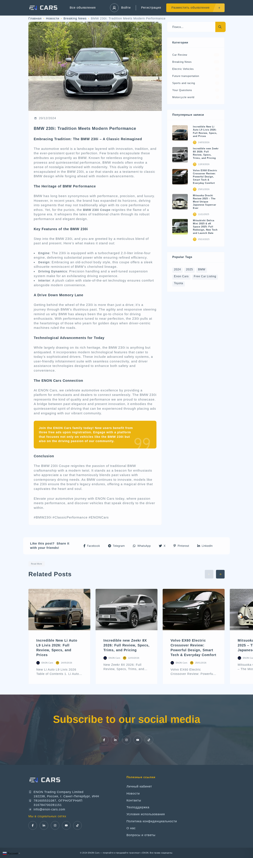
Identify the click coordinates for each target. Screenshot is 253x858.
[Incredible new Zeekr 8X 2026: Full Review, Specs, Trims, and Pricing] (180, 155)
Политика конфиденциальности (151, 821)
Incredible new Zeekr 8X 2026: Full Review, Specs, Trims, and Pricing (206, 153)
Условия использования (145, 814)
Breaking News (75, 18)
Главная (35, 18)
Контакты (133, 800)
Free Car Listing (205, 276)
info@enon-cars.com (49, 809)
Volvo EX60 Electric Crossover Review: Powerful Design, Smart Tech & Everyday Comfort (205, 176)
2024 (177, 269)
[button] (92, 545)
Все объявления (83, 7)
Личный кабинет (139, 786)
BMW (201, 269)
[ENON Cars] (43, 7)
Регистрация (151, 7)
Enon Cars (181, 276)
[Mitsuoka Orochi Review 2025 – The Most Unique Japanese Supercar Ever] (180, 201)
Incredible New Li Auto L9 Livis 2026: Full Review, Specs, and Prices (205, 131)
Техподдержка (137, 807)
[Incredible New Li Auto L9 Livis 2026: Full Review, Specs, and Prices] (180, 133)
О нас (131, 828)
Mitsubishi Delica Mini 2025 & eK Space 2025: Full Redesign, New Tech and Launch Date (205, 226)
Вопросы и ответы (140, 835)
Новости (52, 18)
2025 (189, 269)
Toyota (178, 283)
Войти (126, 7)
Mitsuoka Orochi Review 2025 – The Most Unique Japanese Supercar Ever (204, 201)
